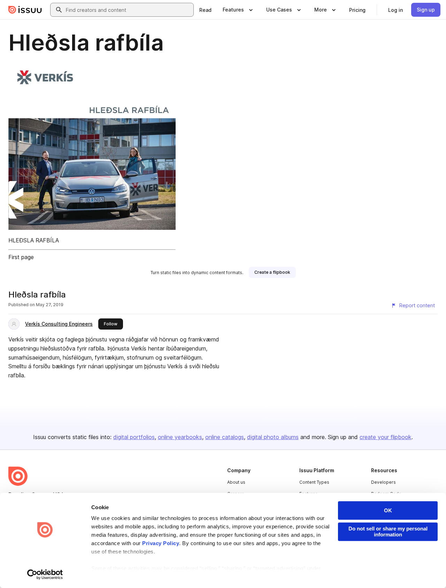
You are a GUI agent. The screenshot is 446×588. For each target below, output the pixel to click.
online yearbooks (180, 437)
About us (236, 482)
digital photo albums (273, 437)
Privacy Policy (160, 543)
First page (21, 257)
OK (388, 510)
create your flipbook (386, 437)
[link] (205, 10)
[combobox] (128, 9)
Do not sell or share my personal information (388, 531)
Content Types (314, 482)
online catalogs (224, 437)
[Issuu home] (25, 10)
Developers (383, 482)
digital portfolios (134, 437)
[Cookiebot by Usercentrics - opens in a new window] (45, 574)
